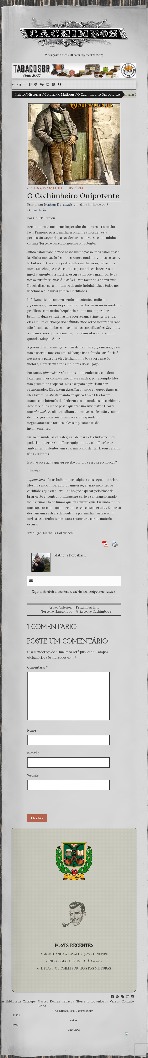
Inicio (20, 94)
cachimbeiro (48, 591)
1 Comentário (36, 210)
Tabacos (68, 1001)
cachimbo (64, 591)
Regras (55, 1001)
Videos (115, 1001)
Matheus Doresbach (58, 204)
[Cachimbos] (74, 32)
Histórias (34, 94)
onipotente (97, 591)
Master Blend (43, 1003)
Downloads (99, 1001)
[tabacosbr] (74, 70)
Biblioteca (13, 1001)
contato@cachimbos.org (88, 55)
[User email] (31, 581)
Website (33, 775)
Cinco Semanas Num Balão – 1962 (74, 961)
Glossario (82, 1001)
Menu (16, 85)
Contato (128, 1001)
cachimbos (80, 591)
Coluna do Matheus (59, 94)
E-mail (32, 753)
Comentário (37, 667)
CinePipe (29, 1001)
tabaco (110, 591)
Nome (31, 730)
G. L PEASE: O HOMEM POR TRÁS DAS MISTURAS (74, 968)
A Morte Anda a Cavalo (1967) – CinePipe (74, 954)
